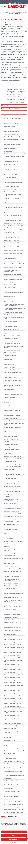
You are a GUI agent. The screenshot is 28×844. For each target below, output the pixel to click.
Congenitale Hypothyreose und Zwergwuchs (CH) (14, 201)
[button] (26, 817)
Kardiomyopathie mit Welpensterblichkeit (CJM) (13, 430)
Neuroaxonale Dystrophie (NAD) (11, 566)
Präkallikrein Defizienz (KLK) (10, 728)
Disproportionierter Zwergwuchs (11, 256)
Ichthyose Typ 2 (7, 405)
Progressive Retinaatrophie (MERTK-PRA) (13, 682)
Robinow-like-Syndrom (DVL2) (11, 748)
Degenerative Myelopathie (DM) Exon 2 (13, 223)
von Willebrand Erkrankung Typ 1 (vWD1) (13, 804)
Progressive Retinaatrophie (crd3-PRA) (12, 657)
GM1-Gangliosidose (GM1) (10, 352)
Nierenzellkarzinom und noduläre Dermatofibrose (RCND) (11, 580)
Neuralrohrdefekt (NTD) (9, 563)
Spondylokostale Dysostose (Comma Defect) (14, 761)
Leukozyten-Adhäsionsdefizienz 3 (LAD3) (13, 471)
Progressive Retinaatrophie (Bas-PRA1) (12, 636)
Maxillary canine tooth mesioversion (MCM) (14, 491)
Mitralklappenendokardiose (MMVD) (12, 511)
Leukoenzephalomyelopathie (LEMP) (12, 466)
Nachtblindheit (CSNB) (9, 543)
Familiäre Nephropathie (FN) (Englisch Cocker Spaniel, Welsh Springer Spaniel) (14, 305)
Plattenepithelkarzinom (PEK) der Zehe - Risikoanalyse (13, 601)
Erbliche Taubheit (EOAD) (9, 287)
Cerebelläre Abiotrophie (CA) (10, 166)
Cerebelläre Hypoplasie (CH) (10, 174)
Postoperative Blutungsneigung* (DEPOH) (13, 614)
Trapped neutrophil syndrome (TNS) (12, 791)
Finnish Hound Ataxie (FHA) (10, 321)
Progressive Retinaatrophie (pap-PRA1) (13, 687)
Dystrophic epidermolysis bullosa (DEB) (13, 267)
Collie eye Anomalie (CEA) (10, 189)
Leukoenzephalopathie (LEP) (10, 469)
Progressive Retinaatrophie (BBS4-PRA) (13, 642)
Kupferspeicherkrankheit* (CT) (11, 436)
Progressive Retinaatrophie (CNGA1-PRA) (13, 644)
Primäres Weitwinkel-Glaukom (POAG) (12, 630)
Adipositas (6, 121)
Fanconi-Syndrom (8, 314)
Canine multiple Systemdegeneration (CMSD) (14, 159)
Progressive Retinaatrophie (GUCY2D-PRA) (13, 674)
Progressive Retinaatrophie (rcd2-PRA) (12, 703)
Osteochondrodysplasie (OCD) (11, 585)
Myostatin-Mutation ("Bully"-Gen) (11, 536)
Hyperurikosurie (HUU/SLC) (10, 382)
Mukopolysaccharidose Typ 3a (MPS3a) (13, 513)
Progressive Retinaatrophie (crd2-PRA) (12, 655)
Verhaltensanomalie (8, 799)
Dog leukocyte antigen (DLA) (10, 258)
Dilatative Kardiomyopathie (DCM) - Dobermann (12, 243)
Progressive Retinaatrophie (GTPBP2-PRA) (13, 672)
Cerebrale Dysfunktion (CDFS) (10, 177)
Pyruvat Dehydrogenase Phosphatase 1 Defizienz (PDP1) (13, 731)
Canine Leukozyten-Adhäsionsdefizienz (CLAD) (14, 153)
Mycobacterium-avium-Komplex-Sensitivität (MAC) (14, 532)
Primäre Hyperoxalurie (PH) (10, 619)
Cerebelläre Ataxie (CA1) (9, 169)
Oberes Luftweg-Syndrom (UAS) (11, 583)
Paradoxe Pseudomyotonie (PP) (11, 588)
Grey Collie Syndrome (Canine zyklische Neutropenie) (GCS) (13, 358)
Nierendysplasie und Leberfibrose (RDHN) (13, 576)
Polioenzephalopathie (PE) (10, 604)
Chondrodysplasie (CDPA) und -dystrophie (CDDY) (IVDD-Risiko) (13, 183)
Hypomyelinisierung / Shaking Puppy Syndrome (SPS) (12, 386)
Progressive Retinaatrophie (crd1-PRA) (12, 652)
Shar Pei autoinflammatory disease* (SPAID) (14, 756)
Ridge (5, 745)
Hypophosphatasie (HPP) (9, 389)
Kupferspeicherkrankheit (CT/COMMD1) (13, 434)
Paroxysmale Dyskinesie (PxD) (11, 591)
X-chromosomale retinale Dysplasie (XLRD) (13, 812)
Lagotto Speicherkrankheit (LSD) (11, 444)
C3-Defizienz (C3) (8, 151)
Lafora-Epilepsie (7, 441)
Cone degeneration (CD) (9, 191)
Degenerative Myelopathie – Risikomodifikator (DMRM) (14, 226)
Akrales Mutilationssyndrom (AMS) (12, 131)
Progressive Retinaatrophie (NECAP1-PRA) (13, 685)
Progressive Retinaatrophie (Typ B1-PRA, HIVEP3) (13, 712)
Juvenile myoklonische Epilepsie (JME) (12, 427)
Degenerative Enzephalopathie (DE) (12, 218)
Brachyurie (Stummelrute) (10, 148)
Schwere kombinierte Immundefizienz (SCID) (14, 750)
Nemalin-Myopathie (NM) (9, 555)
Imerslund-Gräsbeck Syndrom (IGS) (12, 410)
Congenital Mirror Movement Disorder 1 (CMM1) (13, 195)
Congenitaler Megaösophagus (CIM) (12, 204)
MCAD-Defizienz (7, 496)
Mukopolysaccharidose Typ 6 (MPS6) (12, 519)
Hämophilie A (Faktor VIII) (10, 392)
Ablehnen (14, 835)
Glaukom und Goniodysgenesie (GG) (12, 335)
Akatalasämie (7, 129)
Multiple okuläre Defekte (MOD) (11, 524)
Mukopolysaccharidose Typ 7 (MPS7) (12, 521)
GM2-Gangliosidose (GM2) (10, 355)
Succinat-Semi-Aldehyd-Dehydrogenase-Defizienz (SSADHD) (13, 785)
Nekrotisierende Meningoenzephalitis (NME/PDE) (12, 549)
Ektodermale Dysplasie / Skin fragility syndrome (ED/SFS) (12, 271)
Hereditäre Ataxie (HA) (9, 364)
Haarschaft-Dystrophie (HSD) (10, 362)
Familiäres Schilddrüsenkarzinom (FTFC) (13, 312)
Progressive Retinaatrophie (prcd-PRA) (12, 695)
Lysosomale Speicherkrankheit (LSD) (12, 481)
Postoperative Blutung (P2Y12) (11, 609)
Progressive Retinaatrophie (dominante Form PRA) (14, 661)
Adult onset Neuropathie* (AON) (11, 123)
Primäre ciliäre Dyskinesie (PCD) (11, 617)
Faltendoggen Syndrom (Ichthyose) (12, 301)
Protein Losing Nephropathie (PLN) (12, 725)
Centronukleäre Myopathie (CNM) (11, 161)
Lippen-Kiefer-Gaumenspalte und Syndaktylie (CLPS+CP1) (14, 475)
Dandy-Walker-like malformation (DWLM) (13, 215)
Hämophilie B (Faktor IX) (9, 397)
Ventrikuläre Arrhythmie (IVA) (11, 796)
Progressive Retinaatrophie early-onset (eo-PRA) (14, 718)
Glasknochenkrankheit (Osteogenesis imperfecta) (12, 332)
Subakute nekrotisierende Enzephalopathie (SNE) (14, 781)
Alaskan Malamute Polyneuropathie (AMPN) (14, 139)
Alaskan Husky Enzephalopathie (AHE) (12, 136)
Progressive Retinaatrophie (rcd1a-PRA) (13, 701)
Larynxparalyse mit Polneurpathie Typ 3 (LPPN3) (13, 450)
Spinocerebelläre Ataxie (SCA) (10, 758)
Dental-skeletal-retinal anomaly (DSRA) (13, 229)
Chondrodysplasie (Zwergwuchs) (11, 186)
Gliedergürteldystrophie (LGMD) (11, 338)
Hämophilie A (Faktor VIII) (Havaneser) (13, 394)
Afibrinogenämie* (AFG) (9, 126)
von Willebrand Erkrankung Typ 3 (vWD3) (13, 809)
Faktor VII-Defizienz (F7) (9, 296)
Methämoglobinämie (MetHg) (10, 503)
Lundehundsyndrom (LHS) (10, 478)
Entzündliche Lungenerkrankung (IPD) (12, 274)
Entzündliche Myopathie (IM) (10, 276)
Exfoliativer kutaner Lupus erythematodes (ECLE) (13, 293)
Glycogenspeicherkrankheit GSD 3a (12, 350)
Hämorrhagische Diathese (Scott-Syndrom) (13, 399)
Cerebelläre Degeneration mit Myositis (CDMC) (14, 172)
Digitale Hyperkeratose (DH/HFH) (11, 237)
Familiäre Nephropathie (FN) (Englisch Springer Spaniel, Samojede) (14, 309)
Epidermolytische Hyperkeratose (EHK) (13, 279)
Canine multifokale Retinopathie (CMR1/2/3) (14, 156)
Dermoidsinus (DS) (8, 235)
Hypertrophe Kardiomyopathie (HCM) (12, 380)
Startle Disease (7, 778)
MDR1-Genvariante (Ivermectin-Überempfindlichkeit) (11, 500)
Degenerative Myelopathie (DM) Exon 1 (13, 220)
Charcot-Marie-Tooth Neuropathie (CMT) (13, 180)
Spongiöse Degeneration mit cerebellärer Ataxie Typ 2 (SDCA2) (13, 772)
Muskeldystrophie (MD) (9, 526)
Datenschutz (14, 842)
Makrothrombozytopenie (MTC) (11, 483)
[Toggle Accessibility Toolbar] (26, 838)
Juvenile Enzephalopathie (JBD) (11, 418)
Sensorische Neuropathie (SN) (11, 753)
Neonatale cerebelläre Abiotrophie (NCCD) (13, 558)
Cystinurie (6, 212)
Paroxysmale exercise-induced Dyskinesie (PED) (13, 594)
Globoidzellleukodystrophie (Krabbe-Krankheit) (14, 341)
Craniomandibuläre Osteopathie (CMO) (13, 210)
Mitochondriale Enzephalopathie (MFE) (12, 508)
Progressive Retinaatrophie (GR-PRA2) (12, 669)
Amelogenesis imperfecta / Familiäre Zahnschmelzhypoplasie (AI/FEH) (12, 145)
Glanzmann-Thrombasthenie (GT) (11, 329)
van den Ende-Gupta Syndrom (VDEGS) (12, 794)
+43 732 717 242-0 (18, 1)
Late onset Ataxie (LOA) (9, 453)
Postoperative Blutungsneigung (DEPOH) (13, 612)
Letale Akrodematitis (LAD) (10, 461)
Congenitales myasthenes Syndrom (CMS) (13, 207)
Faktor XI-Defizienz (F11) (9, 299)
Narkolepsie (7, 546)
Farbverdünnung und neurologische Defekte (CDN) (14, 318)
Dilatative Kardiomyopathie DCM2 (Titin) (13, 253)
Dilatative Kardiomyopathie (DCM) (11, 240)
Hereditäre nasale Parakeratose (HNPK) (13, 372)
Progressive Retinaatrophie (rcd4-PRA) (12, 708)
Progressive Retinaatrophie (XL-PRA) (12, 715)
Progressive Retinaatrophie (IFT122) (12, 677)
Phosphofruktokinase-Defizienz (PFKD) (13, 597)
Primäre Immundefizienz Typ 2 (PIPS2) (12, 622)
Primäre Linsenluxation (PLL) (10, 625)
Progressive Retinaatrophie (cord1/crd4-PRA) (14, 647)
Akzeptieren (14, 832)
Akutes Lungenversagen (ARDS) (11, 134)
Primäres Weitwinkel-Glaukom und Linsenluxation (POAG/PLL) (12, 633)
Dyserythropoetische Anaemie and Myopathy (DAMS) (14, 264)
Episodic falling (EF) (8, 282)
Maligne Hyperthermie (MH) (10, 489)
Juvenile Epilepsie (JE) (9, 420)
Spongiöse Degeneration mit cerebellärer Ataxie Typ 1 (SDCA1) (13, 768)
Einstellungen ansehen (14, 839)
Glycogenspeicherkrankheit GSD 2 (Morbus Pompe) (13, 347)
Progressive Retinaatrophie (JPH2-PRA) (12, 680)
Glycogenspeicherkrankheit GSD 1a (12, 343)
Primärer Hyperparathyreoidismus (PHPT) (13, 627)
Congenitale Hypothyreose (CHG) (11, 198)
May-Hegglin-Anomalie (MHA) (10, 494)
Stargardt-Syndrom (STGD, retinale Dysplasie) (14, 775)
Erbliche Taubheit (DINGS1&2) (10, 284)
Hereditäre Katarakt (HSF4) (10, 367)
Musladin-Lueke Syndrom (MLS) (11, 529)
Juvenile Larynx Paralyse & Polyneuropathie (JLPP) (14, 424)
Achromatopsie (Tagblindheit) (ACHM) (12, 118)
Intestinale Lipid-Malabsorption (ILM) (12, 413)
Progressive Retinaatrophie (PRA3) (12, 690)
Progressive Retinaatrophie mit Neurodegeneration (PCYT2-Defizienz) (12, 722)
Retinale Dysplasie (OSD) (9, 740)
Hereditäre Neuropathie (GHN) (11, 377)
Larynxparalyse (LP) (8, 447)
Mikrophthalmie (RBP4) (9, 506)
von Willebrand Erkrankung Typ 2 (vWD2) (13, 807)
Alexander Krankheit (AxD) (10, 142)
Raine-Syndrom (7, 737)
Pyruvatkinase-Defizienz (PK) (10, 735)
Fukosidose (6, 324)
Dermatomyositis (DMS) (9, 232)
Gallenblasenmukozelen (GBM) (11, 326)
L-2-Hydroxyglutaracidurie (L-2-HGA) (12, 439)
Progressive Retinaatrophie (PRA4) (12, 693)
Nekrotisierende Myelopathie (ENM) (12, 553)
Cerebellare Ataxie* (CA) (9, 164)
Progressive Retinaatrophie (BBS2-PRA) (13, 639)
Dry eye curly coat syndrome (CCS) (12, 261)
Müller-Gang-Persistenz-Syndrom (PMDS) (13, 541)
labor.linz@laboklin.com (14, 3)
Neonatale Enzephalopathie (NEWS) (12, 561)
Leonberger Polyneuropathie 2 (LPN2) (12, 458)
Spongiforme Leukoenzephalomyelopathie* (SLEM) (14, 764)
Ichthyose (6, 402)
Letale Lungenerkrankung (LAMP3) (12, 464)
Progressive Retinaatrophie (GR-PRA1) (12, 667)
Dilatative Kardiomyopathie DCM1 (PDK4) (13, 250)
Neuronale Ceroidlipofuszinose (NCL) (12, 568)
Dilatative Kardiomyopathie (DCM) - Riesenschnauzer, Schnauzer (12, 247)
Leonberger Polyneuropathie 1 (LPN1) (12, 456)
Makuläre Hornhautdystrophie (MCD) (12, 486)
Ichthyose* (6, 407)
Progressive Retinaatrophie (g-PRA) (12, 664)
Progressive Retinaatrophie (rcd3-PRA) (12, 706)
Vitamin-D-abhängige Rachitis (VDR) (12, 801)
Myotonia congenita (8, 538)
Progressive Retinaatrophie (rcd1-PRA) (12, 698)
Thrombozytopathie (8, 788)
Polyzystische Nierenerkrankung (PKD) (12, 606)
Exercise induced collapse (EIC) (11, 290)
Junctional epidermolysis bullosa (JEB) (12, 415)
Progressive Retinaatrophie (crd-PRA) (12, 650)
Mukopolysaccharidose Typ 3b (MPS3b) (13, 516)
